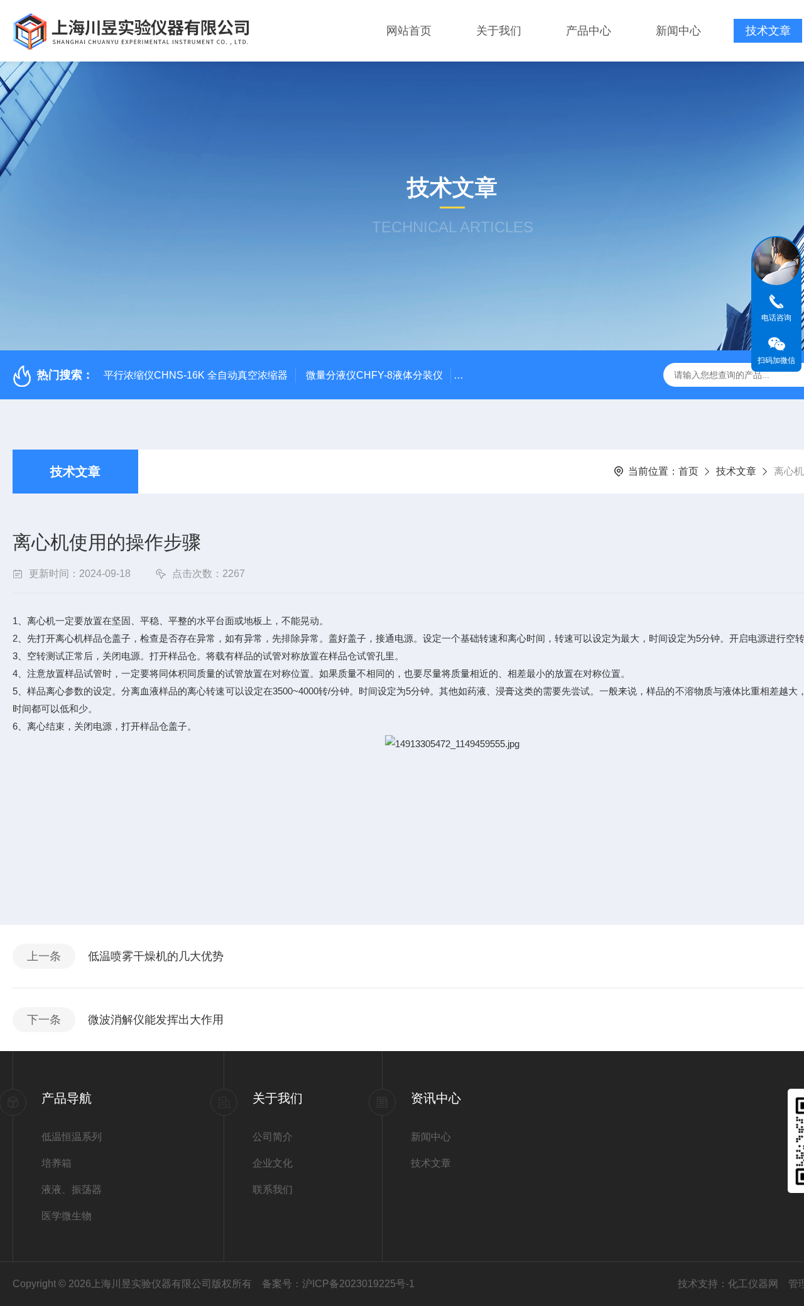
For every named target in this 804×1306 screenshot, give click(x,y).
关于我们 (498, 30)
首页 (688, 471)
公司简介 (273, 1136)
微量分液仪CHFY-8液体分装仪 (374, 375)
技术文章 (768, 30)
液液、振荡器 (71, 1189)
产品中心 (588, 30)
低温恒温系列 (71, 1136)
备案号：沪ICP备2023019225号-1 (338, 1283)
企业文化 (273, 1163)
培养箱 (56, 1163)
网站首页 (409, 30)
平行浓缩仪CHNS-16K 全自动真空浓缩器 (196, 375)
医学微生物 (66, 1216)
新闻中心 (678, 30)
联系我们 (273, 1189)
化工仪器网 (753, 1283)
